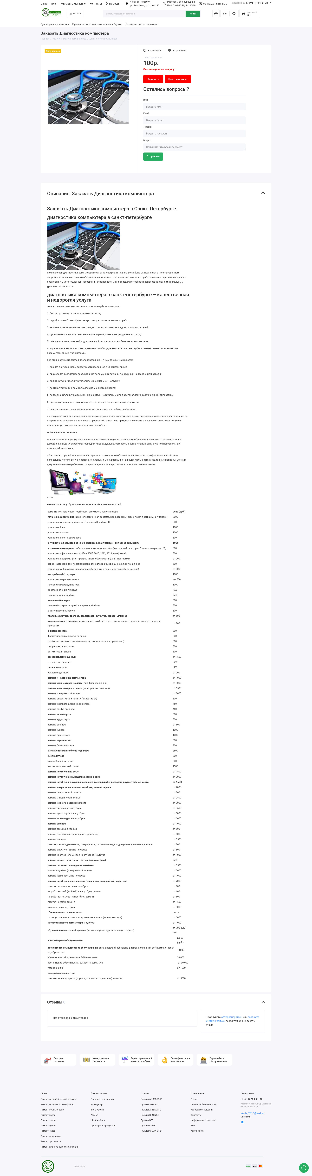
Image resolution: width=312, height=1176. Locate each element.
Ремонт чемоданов (51, 1136)
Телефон (147, 127)
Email (146, 113)
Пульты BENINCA (150, 1115)
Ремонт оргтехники (51, 1141)
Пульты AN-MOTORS (151, 1099)
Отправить (153, 156)
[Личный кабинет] (216, 13)
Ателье (94, 1115)
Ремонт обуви (48, 1115)
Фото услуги (97, 1109)
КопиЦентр (97, 1104)
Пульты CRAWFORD (151, 1130)
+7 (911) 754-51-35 (249, 2)
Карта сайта (197, 1130)
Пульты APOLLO (149, 1104)
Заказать (153, 79)
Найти (193, 13)
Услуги (77, 13)
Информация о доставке (204, 1120)
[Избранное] (234, 13)
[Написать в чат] (304, 1168)
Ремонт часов (48, 1130)
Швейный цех (98, 1120)
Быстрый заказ (177, 79)
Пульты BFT (147, 1120)
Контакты (96, 3)
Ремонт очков (48, 1120)
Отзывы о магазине (73, 3)
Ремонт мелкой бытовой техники (58, 1099)
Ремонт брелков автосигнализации (59, 1146)
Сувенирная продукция (103, 1125)
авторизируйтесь (231, 1017)
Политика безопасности (203, 1104)
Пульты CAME (148, 1125)
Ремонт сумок (48, 1125)
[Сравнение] (225, 13)
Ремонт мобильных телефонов (57, 1104)
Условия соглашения (202, 1109)
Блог (54, 3)
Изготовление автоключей (141, 24)
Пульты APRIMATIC (151, 1109)
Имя (145, 100)
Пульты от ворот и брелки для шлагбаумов (97, 24)
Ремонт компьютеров (52, 1109)
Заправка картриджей (103, 1099)
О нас (193, 1099)
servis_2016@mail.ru (215, 3)
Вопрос (147, 140)
